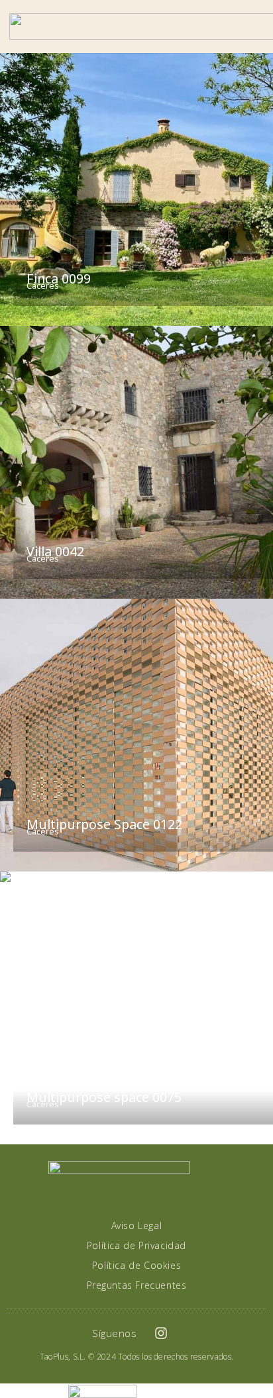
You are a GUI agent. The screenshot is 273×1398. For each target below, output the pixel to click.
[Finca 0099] (136, 189)
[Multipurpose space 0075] (136, 1008)
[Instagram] (161, 1333)
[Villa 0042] (136, 462)
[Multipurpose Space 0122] (136, 735)
